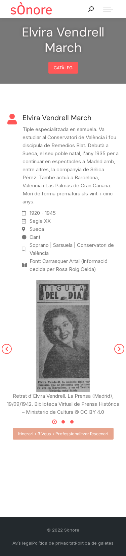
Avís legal (22, 543)
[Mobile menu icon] (108, 9)
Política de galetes (94, 543)
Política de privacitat (53, 543)
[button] (7, 349)
